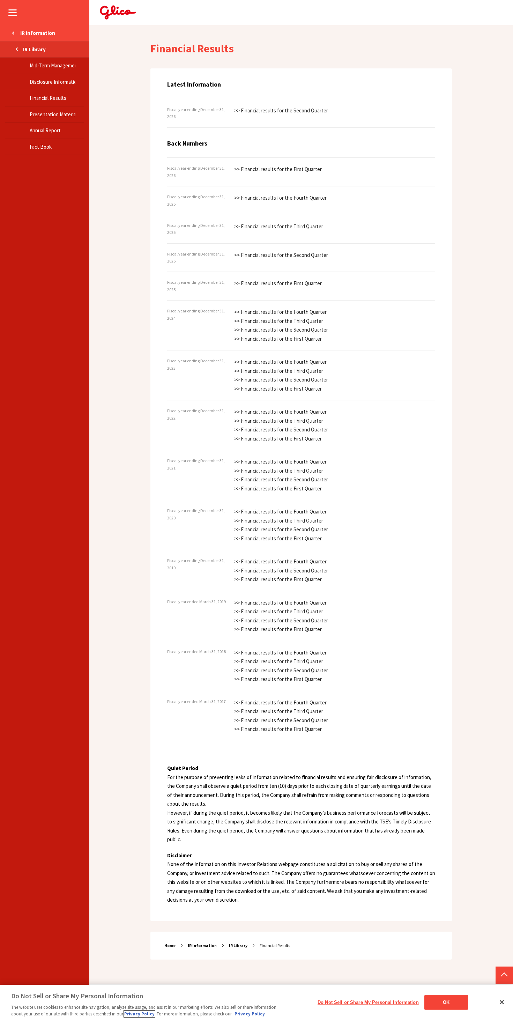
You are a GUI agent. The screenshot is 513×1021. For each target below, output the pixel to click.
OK (446, 1002)
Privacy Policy (139, 1014)
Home (170, 945)
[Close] (502, 1002)
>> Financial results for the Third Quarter (278, 226)
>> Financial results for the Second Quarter (281, 110)
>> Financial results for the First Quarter (278, 169)
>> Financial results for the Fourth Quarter (280, 197)
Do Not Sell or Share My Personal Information (368, 1002)
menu (12, 12)
